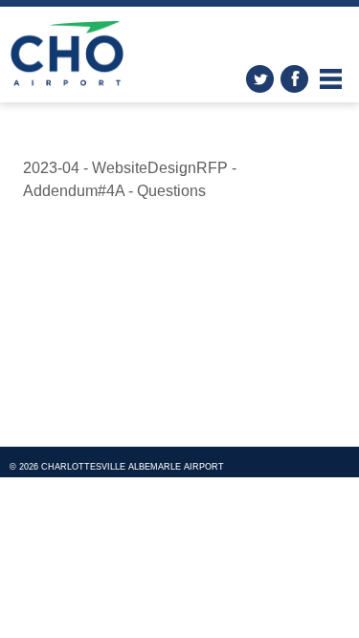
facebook (294, 79)
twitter (260, 79)
